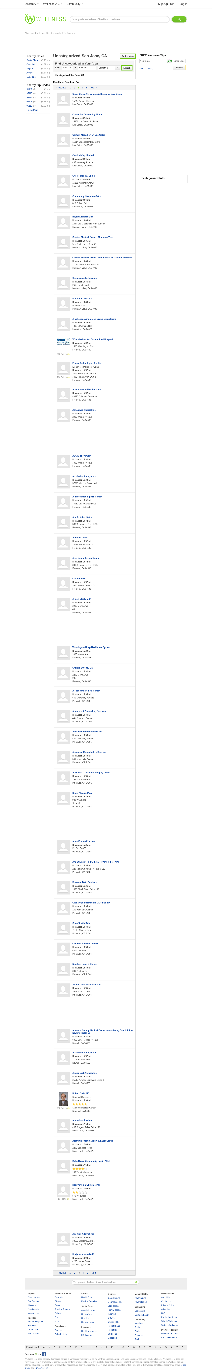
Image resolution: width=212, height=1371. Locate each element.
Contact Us (166, 1301)
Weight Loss (33, 1313)
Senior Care (87, 1306)
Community (73, 3)
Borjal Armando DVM (83, 1254)
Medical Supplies (89, 1301)
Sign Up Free (166, 3)
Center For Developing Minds (87, 114)
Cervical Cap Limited (83, 155)
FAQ (163, 1313)
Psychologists (141, 1302)
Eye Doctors (33, 1301)
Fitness (58, 1301)
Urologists (112, 1338)
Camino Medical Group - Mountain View (92, 237)
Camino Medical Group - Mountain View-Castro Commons (102, 257)
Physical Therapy (62, 1309)
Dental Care (60, 1326)
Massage (32, 1305)
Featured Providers (170, 1333)
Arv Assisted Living (82, 517)
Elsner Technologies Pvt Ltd (86, 363)
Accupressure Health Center (86, 389)
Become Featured (169, 1337)
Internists (112, 1314)
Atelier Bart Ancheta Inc (84, 1073)
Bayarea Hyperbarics (82, 216)
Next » (94, 87)
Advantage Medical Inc (84, 410)
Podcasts (139, 1335)
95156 (29, 89)
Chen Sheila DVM (81, 923)
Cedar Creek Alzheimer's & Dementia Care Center (97, 94)
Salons (58, 1313)
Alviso (29, 72)
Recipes (138, 1339)
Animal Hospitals (35, 1321)
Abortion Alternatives (83, 1234)
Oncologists (113, 1322)
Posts (137, 1327)
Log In (183, 3)
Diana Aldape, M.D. (82, 793)
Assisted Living (88, 1310)
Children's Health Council (85, 943)
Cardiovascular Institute (84, 278)
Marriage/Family (142, 1315)
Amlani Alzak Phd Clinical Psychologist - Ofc (95, 862)
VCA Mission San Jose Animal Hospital (92, 339)
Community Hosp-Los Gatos (86, 196)
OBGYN (111, 1318)
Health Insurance (89, 1331)
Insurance (86, 1327)
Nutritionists (33, 1309)
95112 (29, 97)
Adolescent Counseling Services (89, 711)
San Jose (71, 33)
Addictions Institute (82, 1120)
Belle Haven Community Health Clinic (91, 1161)
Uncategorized (53, 33)
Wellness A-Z (51, 3)
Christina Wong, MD (82, 668)
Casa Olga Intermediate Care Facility (91, 902)
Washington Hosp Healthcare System (91, 647)
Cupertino (31, 77)
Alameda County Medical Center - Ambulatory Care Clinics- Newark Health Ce (102, 1031)
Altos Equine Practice (83, 841)
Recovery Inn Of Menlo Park (86, 1185)
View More (33, 110)
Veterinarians (34, 1333)
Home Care (86, 1314)
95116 (29, 106)
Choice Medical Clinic (83, 176)
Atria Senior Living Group (85, 558)
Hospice (85, 1318)
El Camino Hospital (82, 298)
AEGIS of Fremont (81, 456)
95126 (29, 101)
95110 (29, 93)
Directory (30, 3)
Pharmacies (33, 1329)
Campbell (30, 64)
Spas (57, 1317)
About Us (165, 1297)
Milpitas (30, 68)
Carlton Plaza (79, 578)
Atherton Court (79, 537)
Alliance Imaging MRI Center (87, 496)
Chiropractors (34, 1297)
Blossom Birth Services (84, 882)
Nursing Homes (88, 1322)
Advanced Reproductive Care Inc (89, 752)
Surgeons (112, 1334)
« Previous (61, 87)
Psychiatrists (140, 1298)
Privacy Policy (146, 68)
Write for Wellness (169, 1325)
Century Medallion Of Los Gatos (88, 135)
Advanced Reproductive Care (87, 731)
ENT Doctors (113, 1306)
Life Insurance (87, 1335)
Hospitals (32, 1325)
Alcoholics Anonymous (84, 476)
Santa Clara (32, 60)
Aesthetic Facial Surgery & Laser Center (92, 1141)
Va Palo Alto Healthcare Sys (86, 984)
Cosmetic (59, 1297)
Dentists (58, 1330)
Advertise (165, 1309)
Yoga (57, 1321)
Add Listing (128, 56)
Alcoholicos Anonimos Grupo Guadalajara (94, 319)
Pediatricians (114, 1326)
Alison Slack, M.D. (81, 599)
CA (63, 33)
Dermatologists (115, 1302)
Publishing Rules (169, 1317)
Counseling (140, 1307)
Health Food (86, 1297)
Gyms (57, 1305)
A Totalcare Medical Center (86, 690)
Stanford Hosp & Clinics (84, 964)
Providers (39, 33)
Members (139, 1323)
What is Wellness (169, 1321)
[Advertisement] (85, 43)
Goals (137, 1331)
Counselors (140, 1311)
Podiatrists (112, 1330)
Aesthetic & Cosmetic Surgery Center (91, 772)
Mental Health (141, 1294)
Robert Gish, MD (80, 1093)
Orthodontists (61, 1334)
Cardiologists (114, 1298)
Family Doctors (114, 1310)
